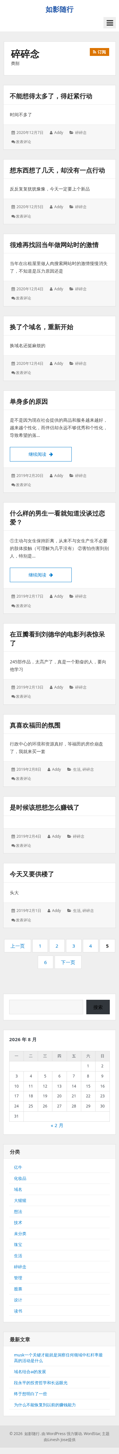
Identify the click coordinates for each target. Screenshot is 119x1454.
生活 (77, 769)
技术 (18, 1222)
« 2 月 (57, 1125)
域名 (18, 1189)
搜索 (98, 1007)
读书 (18, 1311)
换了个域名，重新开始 (41, 327)
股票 (18, 1289)
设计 (18, 1300)
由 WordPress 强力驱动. (62, 1433)
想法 (18, 1211)
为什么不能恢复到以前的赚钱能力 (45, 1405)
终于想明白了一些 (30, 1394)
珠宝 (18, 1244)
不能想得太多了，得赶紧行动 (51, 96)
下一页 (68, 962)
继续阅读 (50, 454)
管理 (18, 1278)
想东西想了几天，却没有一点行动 (57, 170)
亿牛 (18, 1167)
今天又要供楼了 (32, 874)
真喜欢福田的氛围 (35, 725)
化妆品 (20, 1178)
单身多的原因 (29, 401)
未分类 (20, 1233)
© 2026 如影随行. (25, 1433)
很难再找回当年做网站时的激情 (54, 244)
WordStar (92, 1433)
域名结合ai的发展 (30, 1371)
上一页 (17, 946)
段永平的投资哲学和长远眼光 (41, 1382)
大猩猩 (20, 1200)
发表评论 (23, 141)
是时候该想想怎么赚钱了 (45, 807)
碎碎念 (81, 132)
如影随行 (60, 9)
